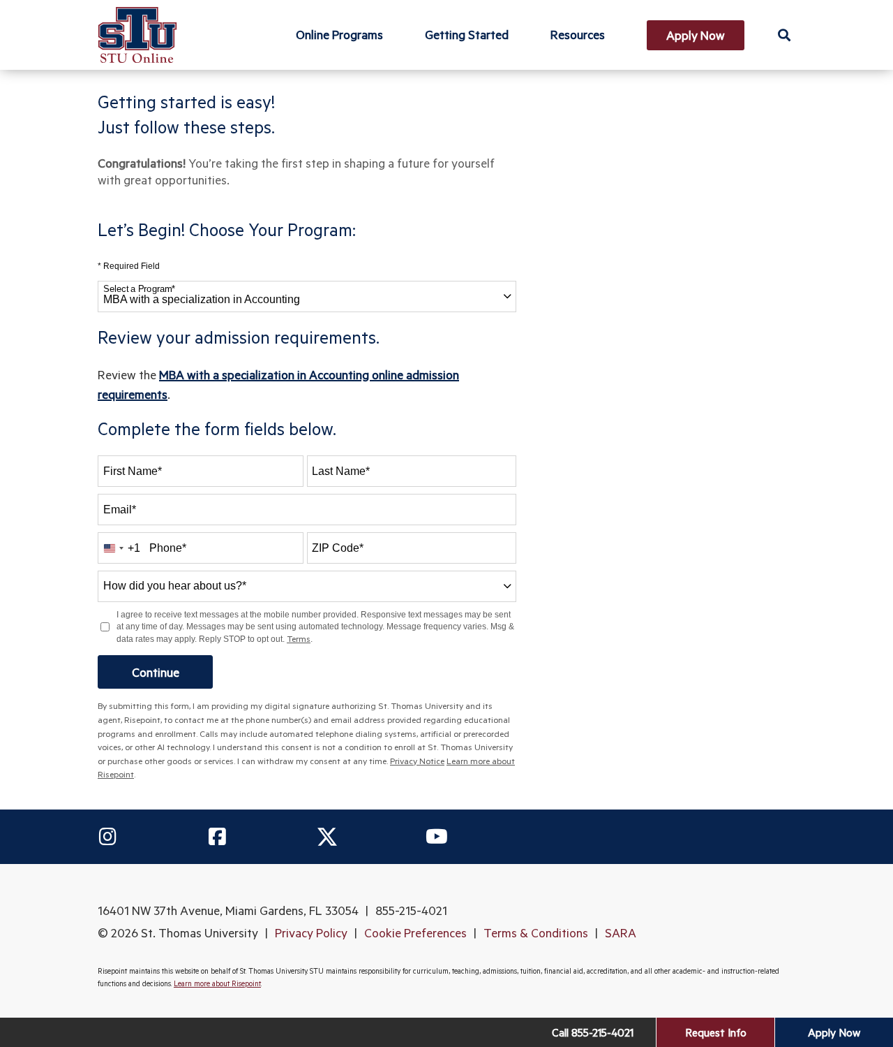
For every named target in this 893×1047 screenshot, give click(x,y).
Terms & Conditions (535, 932)
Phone (167, 548)
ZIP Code (337, 548)
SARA (620, 932)
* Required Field (129, 266)
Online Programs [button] (339, 34)
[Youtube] (436, 837)
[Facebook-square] (217, 837)
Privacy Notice (417, 760)
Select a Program (139, 289)
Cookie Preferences (415, 932)
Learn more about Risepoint (217, 983)
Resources (577, 34)
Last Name (341, 471)
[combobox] (307, 296)
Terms (298, 638)
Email (119, 509)
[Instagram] (107, 837)
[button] (783, 34)
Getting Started (467, 34)
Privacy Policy (311, 932)
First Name (132, 471)
